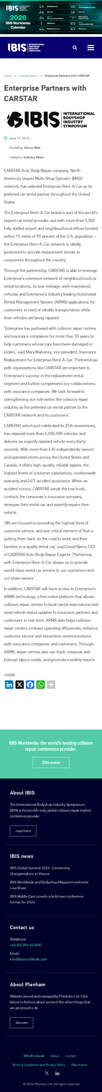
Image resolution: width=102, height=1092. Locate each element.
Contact (70, 1056)
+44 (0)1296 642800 (26, 945)
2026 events (51, 762)
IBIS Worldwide (34, 1056)
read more (23, 831)
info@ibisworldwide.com (28, 959)
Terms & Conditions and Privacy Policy (38, 1065)
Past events (79, 1065)
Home (8, 76)
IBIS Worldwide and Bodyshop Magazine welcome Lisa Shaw (49, 885)
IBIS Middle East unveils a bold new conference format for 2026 (46, 899)
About (55, 1056)
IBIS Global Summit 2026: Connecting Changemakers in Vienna (40, 871)
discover (22, 1022)
